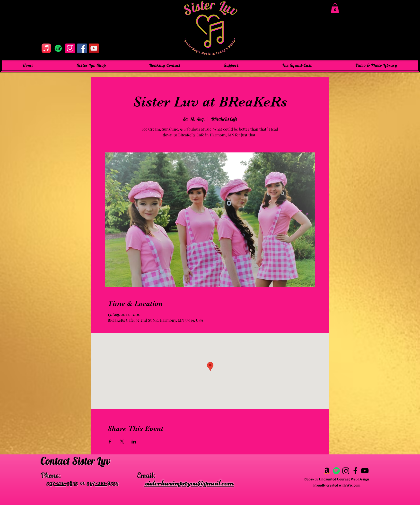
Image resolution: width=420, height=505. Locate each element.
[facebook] (355, 470)
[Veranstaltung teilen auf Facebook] (110, 441)
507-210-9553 (103, 483)
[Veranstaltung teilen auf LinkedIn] (133, 441)
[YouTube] (94, 48)
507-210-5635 (62, 483)
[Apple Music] (46, 48)
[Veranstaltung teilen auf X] (122, 441)
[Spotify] (58, 48)
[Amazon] (327, 470)
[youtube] (364, 470)
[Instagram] (70, 48)
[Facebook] (82, 48)
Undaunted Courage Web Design (344, 479)
